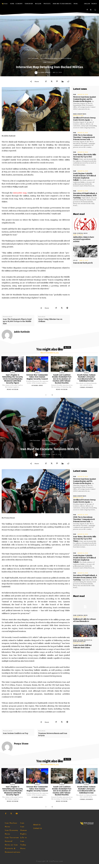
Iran (74, 94)
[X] (91, 10)
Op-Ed (75, 260)
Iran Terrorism (33, 58)
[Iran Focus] (5, 4)
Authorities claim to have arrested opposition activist (83, 239)
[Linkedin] (62, 81)
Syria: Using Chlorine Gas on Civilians (50, 320)
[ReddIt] (68, 81)
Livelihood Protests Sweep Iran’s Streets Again (84, 119)
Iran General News (80, 233)
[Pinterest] (57, 81)
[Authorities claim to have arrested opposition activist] (85, 224)
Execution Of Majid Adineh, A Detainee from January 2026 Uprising (85, 195)
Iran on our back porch (83, 263)
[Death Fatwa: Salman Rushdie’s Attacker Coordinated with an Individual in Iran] (86, 364)
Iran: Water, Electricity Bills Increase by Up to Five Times (84, 157)
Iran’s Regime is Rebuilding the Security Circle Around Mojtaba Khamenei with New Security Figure (12, 379)
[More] (67, 307)
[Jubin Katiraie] (36, 72)
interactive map (20, 193)
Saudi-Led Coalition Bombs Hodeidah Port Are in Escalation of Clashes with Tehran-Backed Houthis (61, 379)
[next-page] (52, 395)
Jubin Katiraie (45, 72)
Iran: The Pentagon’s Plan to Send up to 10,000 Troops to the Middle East (17, 321)
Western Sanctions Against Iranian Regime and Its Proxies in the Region (84, 99)
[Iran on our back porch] (85, 251)
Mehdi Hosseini (12, 389)
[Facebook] (87, 10)
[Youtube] (16, 813)
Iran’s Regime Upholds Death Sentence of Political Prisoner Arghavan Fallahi (84, 176)
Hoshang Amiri (37, 385)
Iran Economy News (79, 114)
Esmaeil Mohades (86, 387)
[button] (95, 9)
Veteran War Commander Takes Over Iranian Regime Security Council (37, 377)
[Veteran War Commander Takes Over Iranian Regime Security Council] (37, 364)
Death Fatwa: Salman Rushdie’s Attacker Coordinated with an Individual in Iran (86, 378)
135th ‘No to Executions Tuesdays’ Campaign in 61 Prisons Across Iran (84, 137)
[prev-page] (46, 395)
